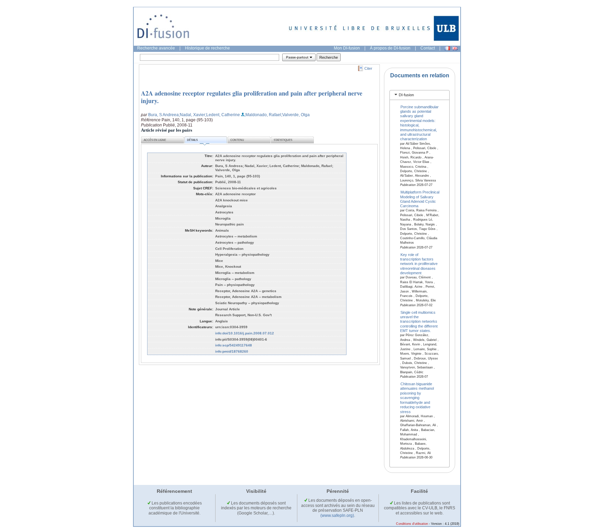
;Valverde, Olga (295, 114)
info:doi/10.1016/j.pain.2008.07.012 (244, 333)
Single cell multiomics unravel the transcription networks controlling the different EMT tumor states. (419, 321)
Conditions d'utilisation (412, 523)
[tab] (419, 95)
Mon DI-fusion (347, 48)
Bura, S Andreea (163, 114)
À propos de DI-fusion (390, 48)
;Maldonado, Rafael (262, 114)
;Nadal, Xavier (192, 114)
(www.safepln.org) (337, 515)
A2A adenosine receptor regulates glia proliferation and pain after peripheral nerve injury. (251, 97)
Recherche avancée (156, 48)
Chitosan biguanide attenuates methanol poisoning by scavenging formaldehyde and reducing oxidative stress (417, 398)
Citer (368, 68)
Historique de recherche (207, 48)
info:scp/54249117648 (233, 345)
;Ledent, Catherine (222, 114)
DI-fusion (406, 95)
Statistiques (283, 140)
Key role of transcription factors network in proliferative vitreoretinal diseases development (419, 263)
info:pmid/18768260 (231, 351)
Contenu (237, 140)
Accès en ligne (155, 140)
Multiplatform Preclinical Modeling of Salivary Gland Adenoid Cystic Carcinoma (420, 199)
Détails (192, 140)
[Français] (447, 48)
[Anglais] (455, 48)
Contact (427, 48)
